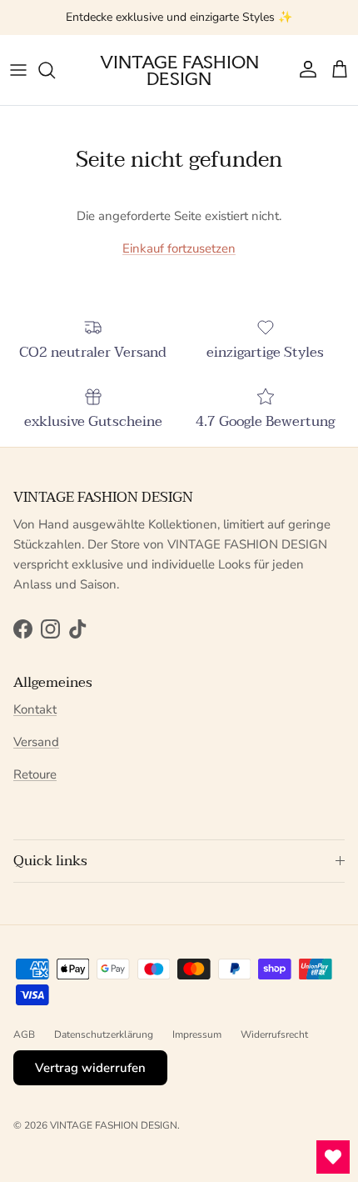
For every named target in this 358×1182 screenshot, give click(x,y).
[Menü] (18, 70)
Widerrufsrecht (274, 1034)
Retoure (35, 774)
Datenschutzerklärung (103, 1034)
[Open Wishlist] (333, 1157)
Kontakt (35, 709)
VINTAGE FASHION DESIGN (113, 1125)
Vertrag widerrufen (90, 1067)
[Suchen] (55, 70)
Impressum (196, 1034)
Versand (36, 742)
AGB (24, 1034)
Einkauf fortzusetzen (179, 248)
